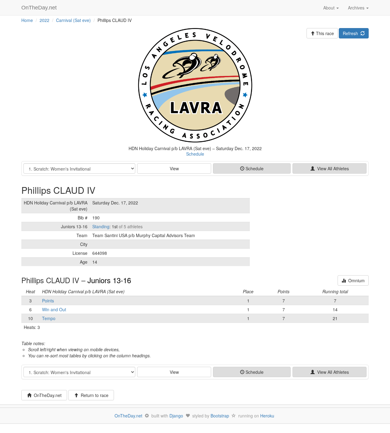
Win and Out (54, 309)
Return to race (93, 395)
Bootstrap (220, 416)
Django (176, 416)
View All (332, 168)
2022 (44, 20)
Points (48, 301)
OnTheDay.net (39, 8)
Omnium (355, 280)
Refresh (351, 33)
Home (27, 20)
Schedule (195, 154)
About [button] (329, 8)
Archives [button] (357, 8)
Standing (100, 226)
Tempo (48, 318)
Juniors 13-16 (109, 280)
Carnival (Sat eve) (73, 20)
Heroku (267, 416)
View (174, 168)
